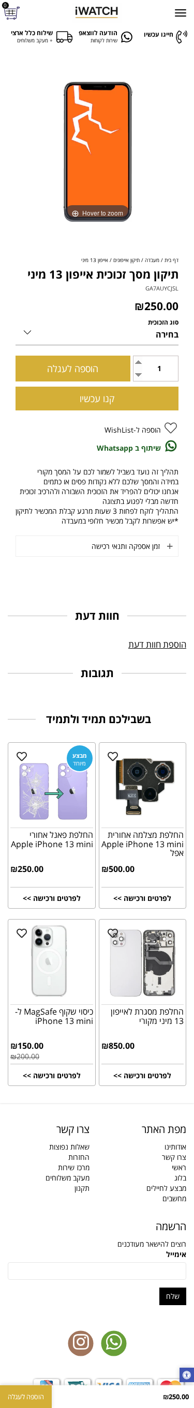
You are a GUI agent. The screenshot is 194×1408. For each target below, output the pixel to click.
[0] (13, 13)
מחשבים (174, 1198)
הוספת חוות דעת (157, 644)
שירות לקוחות (104, 40)
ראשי (179, 1167)
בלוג (180, 1178)
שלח (173, 1296)
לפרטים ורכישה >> (142, 898)
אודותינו (175, 1147)
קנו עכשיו (97, 398)
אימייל (176, 1254)
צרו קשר (174, 1157)
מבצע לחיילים (166, 1188)
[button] (187, 1376)
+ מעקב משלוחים (35, 40)
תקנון (81, 1188)
